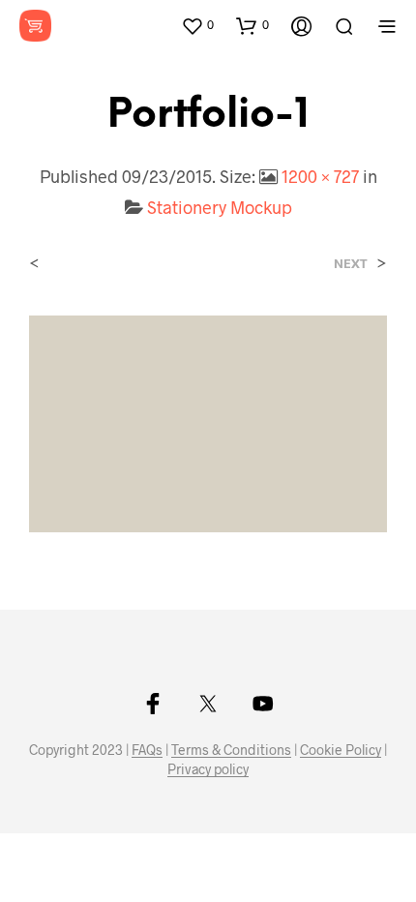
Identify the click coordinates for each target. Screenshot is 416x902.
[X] (208, 703)
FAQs (147, 750)
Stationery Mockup (219, 207)
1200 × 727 (320, 176)
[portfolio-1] (208, 421)
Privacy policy (208, 769)
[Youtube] (263, 703)
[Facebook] (152, 703)
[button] (197, 25)
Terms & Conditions (231, 750)
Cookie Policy (340, 750)
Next (351, 263)
